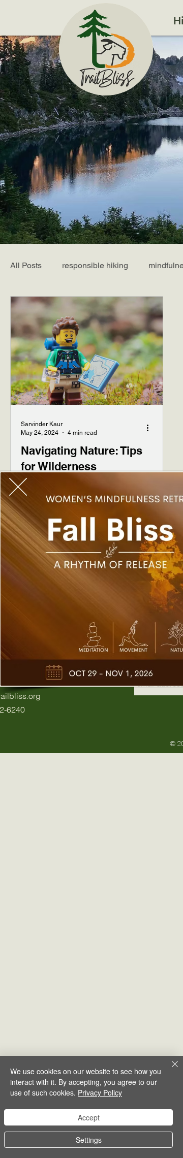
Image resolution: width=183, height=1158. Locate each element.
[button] (18, 487)
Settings (89, 1140)
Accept (89, 1117)
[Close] (169, 1070)
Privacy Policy (100, 1092)
